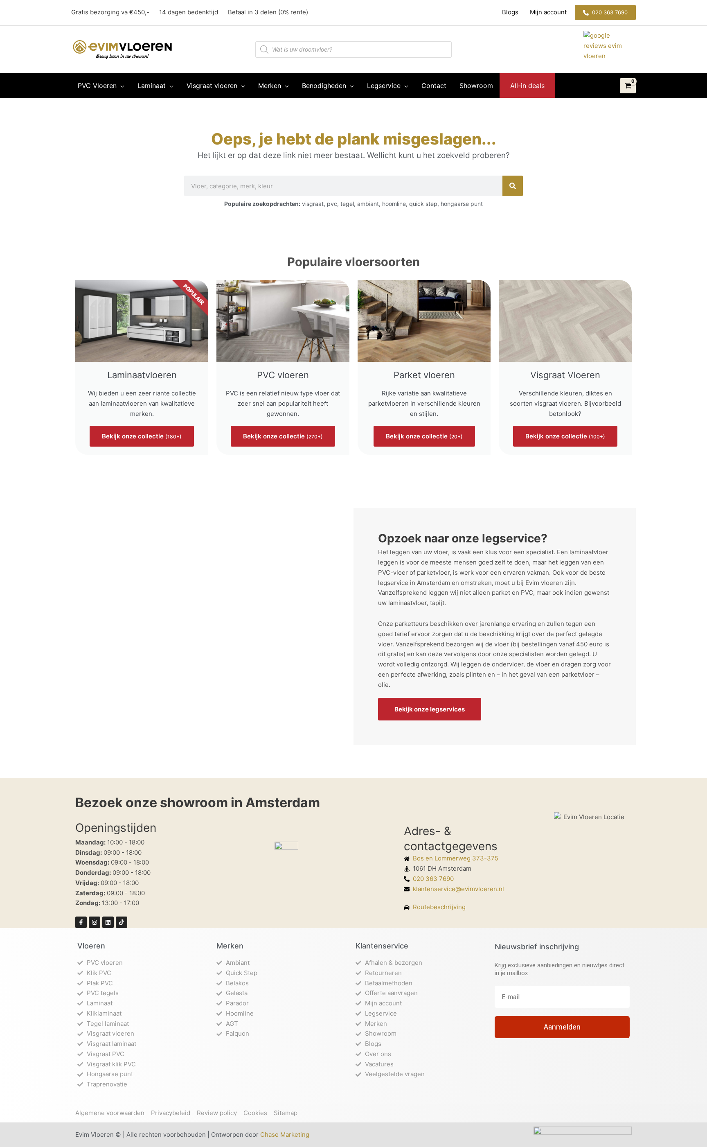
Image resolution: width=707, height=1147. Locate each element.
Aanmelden (562, 1027)
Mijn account (547, 12)
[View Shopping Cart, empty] (628, 86)
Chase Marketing (284, 1134)
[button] (605, 12)
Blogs (511, 12)
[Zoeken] (512, 186)
